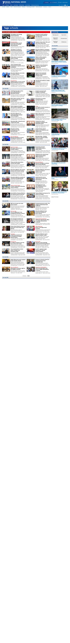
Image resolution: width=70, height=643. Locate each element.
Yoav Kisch (63, 34)
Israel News (16, 5)
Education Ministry (55, 38)
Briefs (11, 5)
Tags (10, 25)
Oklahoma (63, 42)
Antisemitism (64, 38)
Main (3, 5)
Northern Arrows (55, 42)
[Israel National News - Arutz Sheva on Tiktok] (67, 5)
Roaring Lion (55, 34)
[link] (59, 62)
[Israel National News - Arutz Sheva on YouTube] (65, 5)
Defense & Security (35, 5)
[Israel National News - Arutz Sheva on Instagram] (63, 5)
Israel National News (5, 25)
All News (7, 5)
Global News (21, 5)
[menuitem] (3, 5)
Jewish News (27, 5)
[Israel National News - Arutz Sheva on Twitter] (59, 5)
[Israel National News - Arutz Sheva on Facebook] (61, 5)
